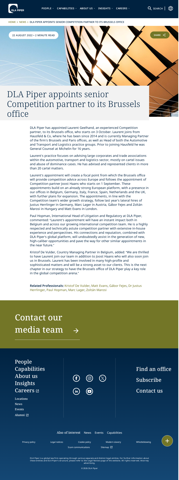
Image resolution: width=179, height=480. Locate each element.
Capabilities (65, 8)
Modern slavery (113, 441)
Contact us (149, 390)
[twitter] (102, 378)
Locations (21, 399)
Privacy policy (28, 441)
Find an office (153, 368)
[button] (47, 325)
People (47, 8)
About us (86, 8)
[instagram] (89, 378)
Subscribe (148, 379)
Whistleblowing (143, 441)
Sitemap (105, 447)
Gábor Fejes (118, 286)
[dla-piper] (17, 8)
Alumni (20, 415)
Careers (121, 8)
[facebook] (76, 378)
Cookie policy (84, 441)
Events (19, 409)
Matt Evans (99, 286)
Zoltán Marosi (96, 290)
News (22, 22)
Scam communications (79, 447)
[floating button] (167, 440)
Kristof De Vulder (77, 286)
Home (12, 22)
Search (158, 8)
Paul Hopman (56, 290)
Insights (104, 8)
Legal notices (56, 441)
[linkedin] (76, 391)
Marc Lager (76, 290)
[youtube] (89, 391)
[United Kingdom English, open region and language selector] (170, 8)
